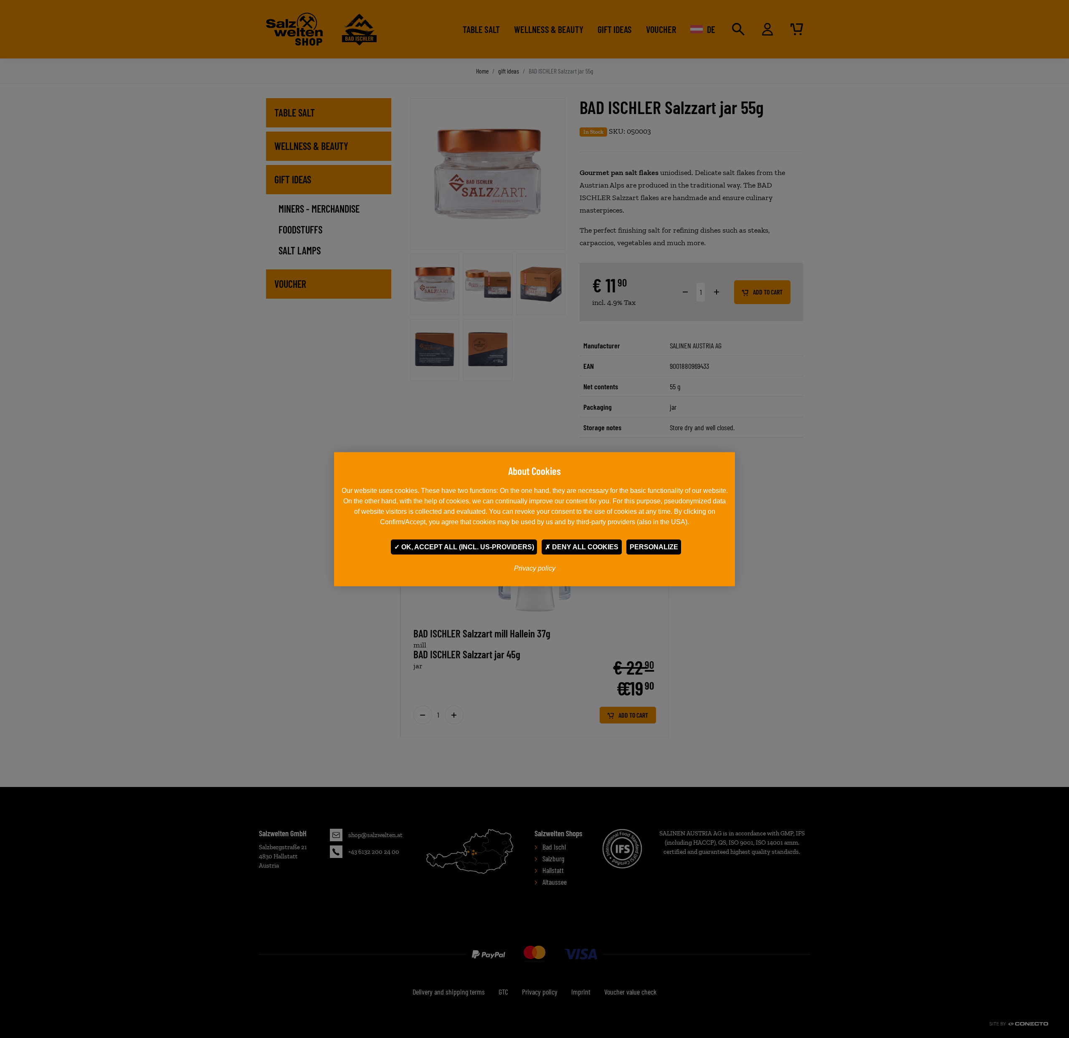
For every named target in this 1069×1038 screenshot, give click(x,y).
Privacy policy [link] (534, 567)
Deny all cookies (584, 546)
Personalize (654, 546)
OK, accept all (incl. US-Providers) (467, 546)
